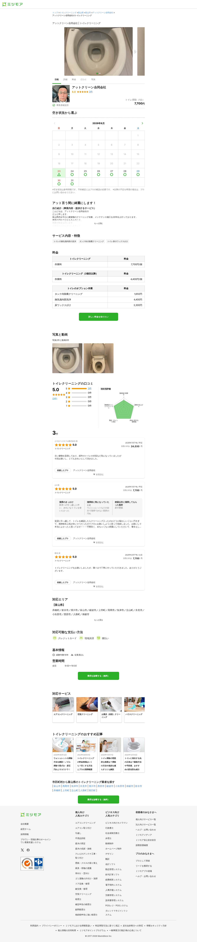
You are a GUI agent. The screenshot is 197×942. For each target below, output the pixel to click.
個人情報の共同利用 (67, 930)
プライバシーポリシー (52, 925)
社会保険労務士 (112, 833)
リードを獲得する (144, 866)
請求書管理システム (114, 900)
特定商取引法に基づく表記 (107, 925)
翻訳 (107, 859)
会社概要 (25, 824)
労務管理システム (113, 895)
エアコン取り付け (83, 828)
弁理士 (108, 838)
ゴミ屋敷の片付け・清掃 (86, 878)
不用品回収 (80, 838)
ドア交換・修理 (82, 883)
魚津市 (74, 786)
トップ (55, 12)
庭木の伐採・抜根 (83, 848)
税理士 (78, 899)
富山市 (88, 12)
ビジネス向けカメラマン (116, 822)
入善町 (83, 790)
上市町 (65, 790)
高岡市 (65, 786)
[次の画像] (135, 51)
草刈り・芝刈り (82, 873)
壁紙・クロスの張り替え (86, 863)
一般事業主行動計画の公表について (125, 930)
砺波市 (109, 786)
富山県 (81, 12)
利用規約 (34, 925)
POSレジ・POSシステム (116, 905)
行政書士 (109, 828)
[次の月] (142, 123)
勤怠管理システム (113, 869)
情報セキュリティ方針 (157, 925)
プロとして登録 (143, 860)
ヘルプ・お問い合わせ (146, 829)
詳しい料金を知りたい (98, 317)
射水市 (138, 786)
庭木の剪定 (80, 843)
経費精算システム (113, 879)
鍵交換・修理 (81, 889)
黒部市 (101, 786)
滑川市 (92, 786)
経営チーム (26, 829)
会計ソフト (110, 864)
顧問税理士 (80, 909)
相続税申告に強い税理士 (86, 914)
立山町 (74, 790)
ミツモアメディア (144, 835)
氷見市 (83, 786)
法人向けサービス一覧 (146, 824)
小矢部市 (119, 786)
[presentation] (56, 80)
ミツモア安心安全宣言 (146, 840)
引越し (78, 833)
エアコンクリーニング (85, 822)
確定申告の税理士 (83, 904)
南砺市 (129, 786)
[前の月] (54, 123)
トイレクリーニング (68, 12)
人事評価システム (113, 890)
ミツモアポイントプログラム (92, 930)
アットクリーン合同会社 (102, 12)
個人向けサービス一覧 (146, 819)
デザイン (109, 854)
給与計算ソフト (112, 874)
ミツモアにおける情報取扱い (78, 925)
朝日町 (92, 790)
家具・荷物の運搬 (83, 868)
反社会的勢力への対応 (133, 925)
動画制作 (109, 843)
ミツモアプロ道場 (144, 871)
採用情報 (25, 834)
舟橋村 (57, 790)
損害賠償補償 (142, 845)
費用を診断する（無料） (98, 676)
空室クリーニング (83, 894)
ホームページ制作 (113, 848)
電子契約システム (113, 885)
